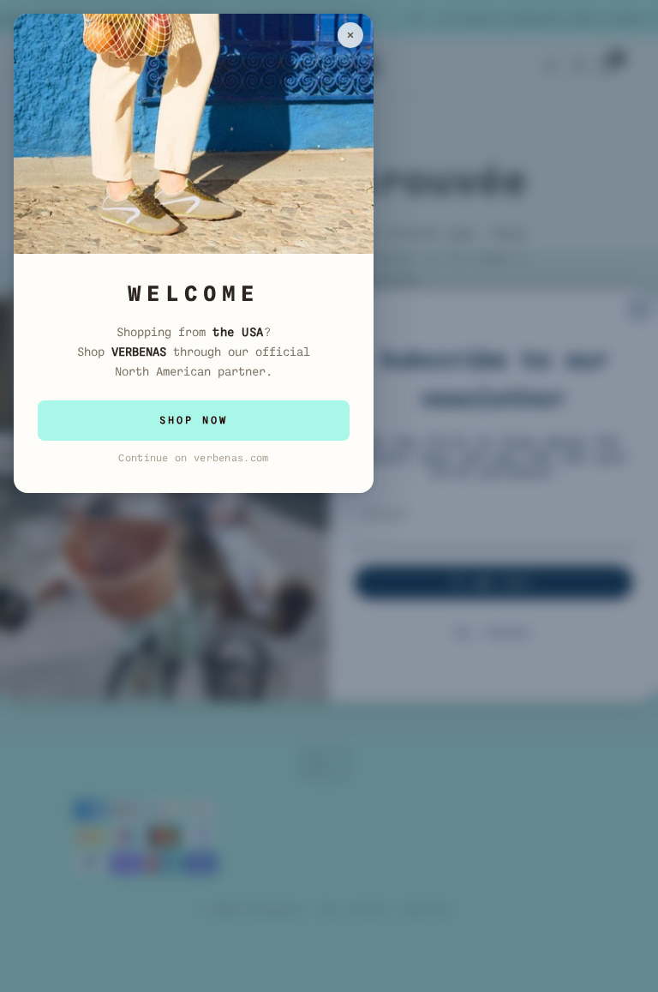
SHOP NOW (193, 420)
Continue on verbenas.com (193, 458)
